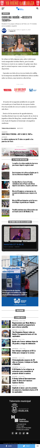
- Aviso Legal (20, 426)
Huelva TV (12, 31)
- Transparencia (21, 424)
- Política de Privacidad (23, 427)
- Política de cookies (22, 429)
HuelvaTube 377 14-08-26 (13, 244)
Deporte (20, 128)
